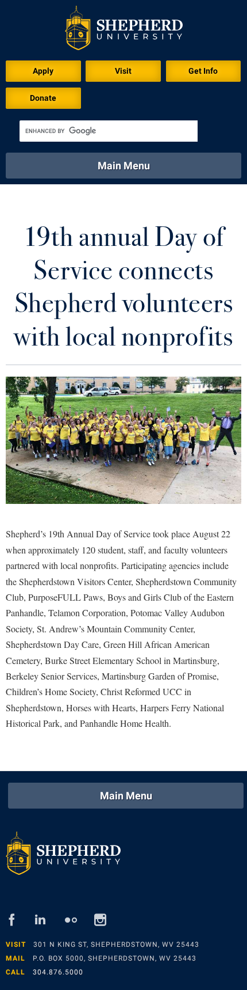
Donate (43, 98)
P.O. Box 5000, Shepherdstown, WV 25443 (114, 958)
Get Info (203, 70)
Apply (43, 70)
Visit (123, 70)
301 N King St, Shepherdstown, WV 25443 (116, 944)
